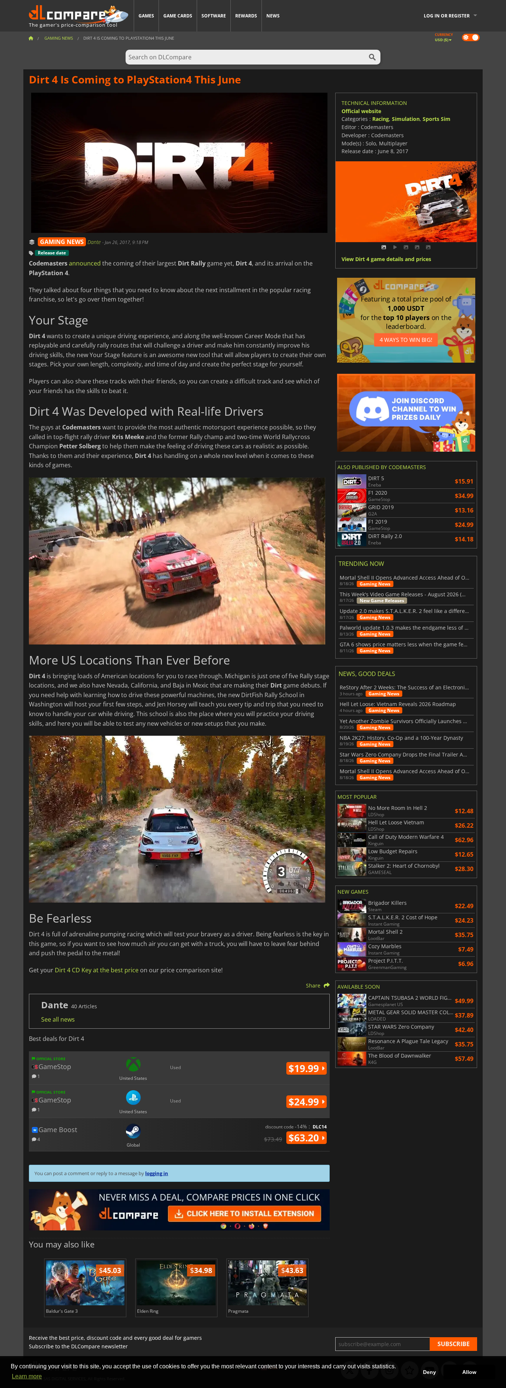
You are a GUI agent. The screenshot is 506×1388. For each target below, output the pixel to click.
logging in (156, 1173)
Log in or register (447, 16)
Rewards (246, 16)
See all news (58, 1019)
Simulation (406, 118)
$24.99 (305, 1101)
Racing (380, 118)
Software (214, 16)
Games (146, 16)
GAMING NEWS (62, 242)
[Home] (31, 38)
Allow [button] (469, 1372)
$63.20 (305, 1137)
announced (85, 263)
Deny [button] (429, 1372)
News (273, 16)
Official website (361, 111)
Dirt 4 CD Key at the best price (97, 970)
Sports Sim (436, 118)
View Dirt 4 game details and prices (386, 259)
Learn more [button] (27, 1376)
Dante (94, 241)
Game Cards (177, 16)
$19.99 (305, 1068)
